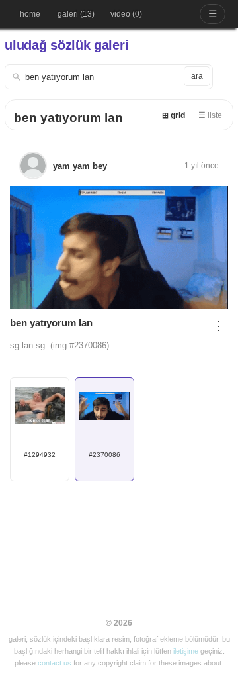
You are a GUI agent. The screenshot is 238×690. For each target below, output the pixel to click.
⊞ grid (173, 115)
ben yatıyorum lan (68, 117)
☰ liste (210, 115)
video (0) (126, 14)
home (30, 14)
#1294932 (40, 454)
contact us (54, 663)
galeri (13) (76, 14)
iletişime (185, 651)
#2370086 (104, 454)
